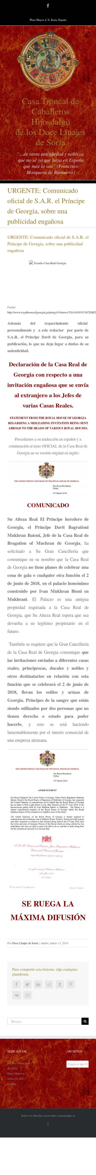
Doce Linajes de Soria (25, 943)
